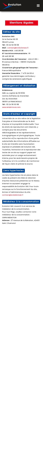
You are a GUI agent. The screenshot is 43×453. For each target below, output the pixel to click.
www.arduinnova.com (11, 107)
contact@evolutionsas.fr (18, 48)
